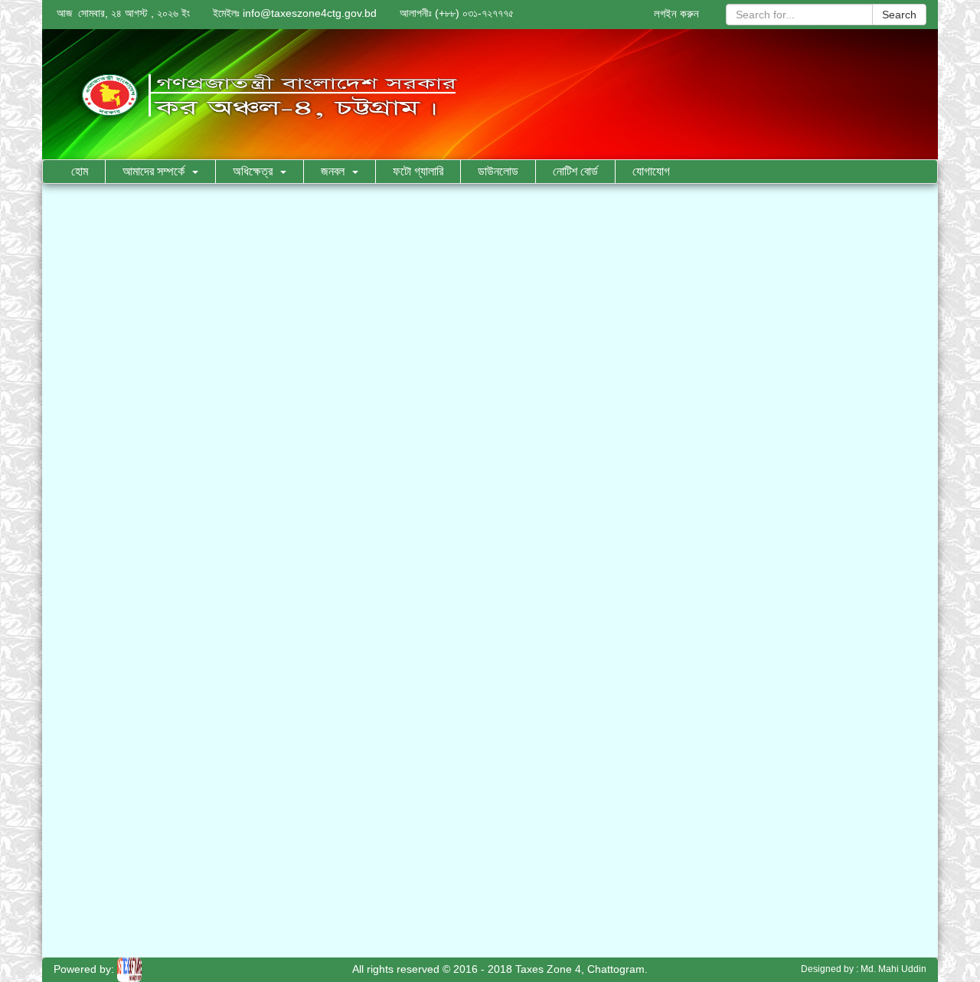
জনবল (333, 171)
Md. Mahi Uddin (893, 969)
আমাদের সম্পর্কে (153, 171)
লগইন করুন (676, 13)
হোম (79, 171)
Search (899, 14)
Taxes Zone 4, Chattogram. (581, 969)
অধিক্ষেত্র (253, 171)
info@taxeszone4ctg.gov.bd (310, 13)
